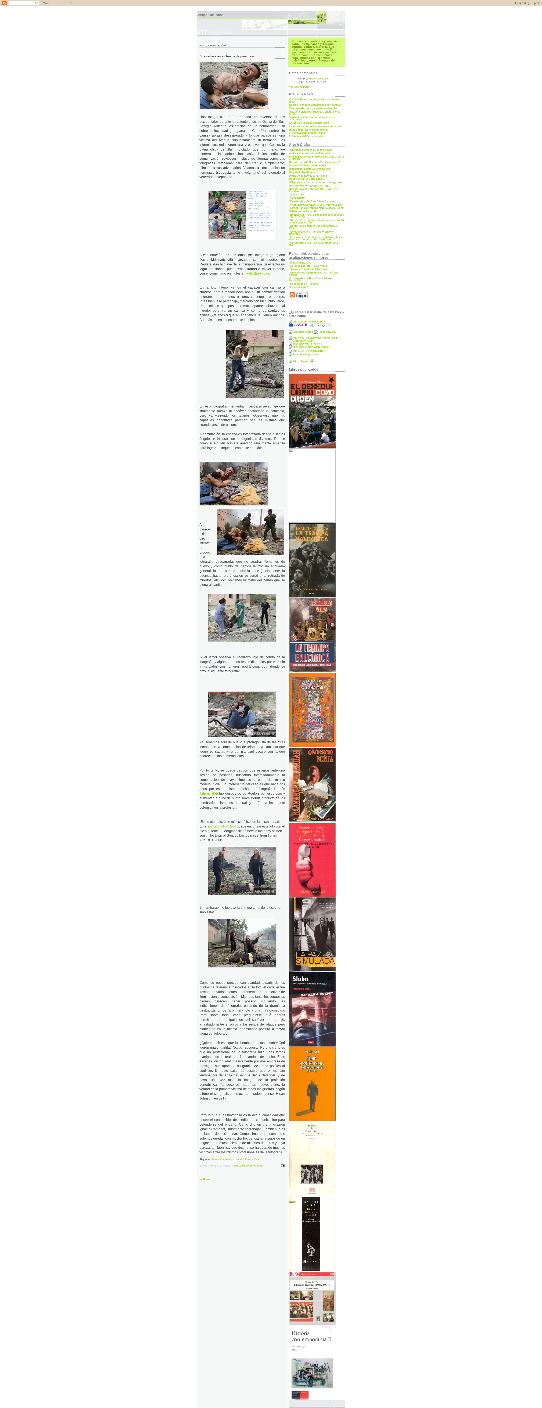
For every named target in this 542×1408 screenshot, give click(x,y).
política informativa (247, 1159)
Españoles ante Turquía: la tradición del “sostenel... (312, 118)
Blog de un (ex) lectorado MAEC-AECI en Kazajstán (313, 190)
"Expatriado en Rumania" (304, 283)
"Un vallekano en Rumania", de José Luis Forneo (314, 273)
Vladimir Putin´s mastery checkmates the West (314, 100)
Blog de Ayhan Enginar (303, 172)
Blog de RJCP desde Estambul (307, 165)
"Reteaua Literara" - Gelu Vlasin (308, 265)
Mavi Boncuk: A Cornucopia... (307, 178)
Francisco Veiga (318, 78)
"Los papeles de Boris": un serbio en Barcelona (311, 279)
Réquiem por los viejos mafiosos (308, 129)
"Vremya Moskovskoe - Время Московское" (316, 204)
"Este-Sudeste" (298, 287)
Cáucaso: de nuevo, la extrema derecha (313, 108)
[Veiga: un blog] (298, 326)
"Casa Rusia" (297, 198)
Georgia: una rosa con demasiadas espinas (315, 104)
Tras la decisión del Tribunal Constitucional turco (314, 113)
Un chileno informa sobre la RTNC (309, 185)
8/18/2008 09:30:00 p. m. (248, 1165)
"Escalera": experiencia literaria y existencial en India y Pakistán (316, 221)
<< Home (204, 1179)
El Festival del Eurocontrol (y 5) (307, 132)
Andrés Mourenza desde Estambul (309, 153)
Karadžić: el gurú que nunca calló (309, 122)
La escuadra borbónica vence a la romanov (315, 126)
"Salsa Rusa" (297, 194)
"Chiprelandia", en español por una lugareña (315, 182)
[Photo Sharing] (312, 446)
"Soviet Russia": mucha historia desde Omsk (316, 208)
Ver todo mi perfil (299, 86)
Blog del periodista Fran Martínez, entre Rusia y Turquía (316, 157)
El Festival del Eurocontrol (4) (306, 136)
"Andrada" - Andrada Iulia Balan (308, 269)
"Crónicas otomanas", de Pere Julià (310, 149)
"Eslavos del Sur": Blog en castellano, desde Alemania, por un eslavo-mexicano (316, 238)
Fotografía (218, 1159)
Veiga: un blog (211, 15)
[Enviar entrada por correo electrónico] (282, 1165)
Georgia (230, 1159)
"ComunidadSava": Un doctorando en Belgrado (311, 233)
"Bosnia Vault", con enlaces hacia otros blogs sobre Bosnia (316, 216)
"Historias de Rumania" (303, 211)
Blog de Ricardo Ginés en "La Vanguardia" (314, 162)
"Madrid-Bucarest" (300, 262)
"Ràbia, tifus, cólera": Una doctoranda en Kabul (313, 227)
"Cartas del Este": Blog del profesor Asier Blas (314, 244)
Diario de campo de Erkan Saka (308, 175)
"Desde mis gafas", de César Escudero (312, 201)
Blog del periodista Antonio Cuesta (310, 168)
